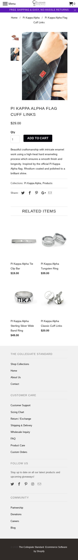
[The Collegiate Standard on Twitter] (13, 484)
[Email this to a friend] (49, 193)
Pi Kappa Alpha (32, 183)
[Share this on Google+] (43, 193)
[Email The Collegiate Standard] (40, 484)
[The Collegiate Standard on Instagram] (33, 484)
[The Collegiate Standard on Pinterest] (26, 484)
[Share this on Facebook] (29, 193)
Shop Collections (20, 364)
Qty (13, 132)
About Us (16, 377)
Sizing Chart (17, 412)
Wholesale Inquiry (20, 432)
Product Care (18, 445)
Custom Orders (19, 452)
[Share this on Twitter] (22, 193)
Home (14, 370)
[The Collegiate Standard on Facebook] (19, 484)
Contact (15, 384)
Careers (15, 521)
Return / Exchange (21, 418)
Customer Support (20, 405)
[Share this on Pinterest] (36, 193)
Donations (16, 514)
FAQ (13, 438)
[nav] (9, 4)
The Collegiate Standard (31, 547)
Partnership (17, 507)
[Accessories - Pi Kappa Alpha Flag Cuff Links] (44, 66)
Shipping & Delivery (21, 425)
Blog (13, 527)
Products (47, 183)
